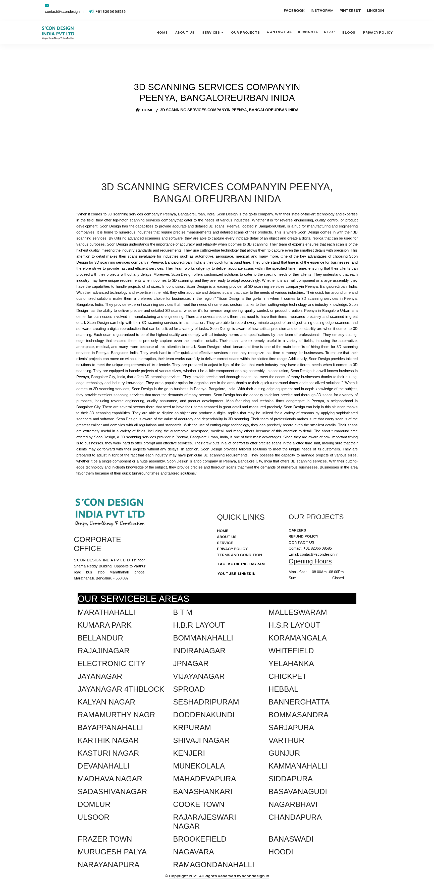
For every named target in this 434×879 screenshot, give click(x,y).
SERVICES (211, 32)
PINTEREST (350, 10)
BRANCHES (308, 31)
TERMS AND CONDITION (239, 554)
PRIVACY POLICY (232, 548)
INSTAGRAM (322, 10)
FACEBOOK (294, 10)
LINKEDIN (375, 10)
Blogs (348, 32)
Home (162, 32)
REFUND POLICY (303, 536)
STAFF (330, 31)
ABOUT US (227, 536)
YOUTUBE (227, 573)
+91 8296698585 (110, 11)
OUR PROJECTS (245, 32)
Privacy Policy (378, 32)
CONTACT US (279, 31)
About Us (185, 32)
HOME (222, 530)
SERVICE (225, 542)
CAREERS (297, 530)
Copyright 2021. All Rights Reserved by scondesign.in (219, 875)
